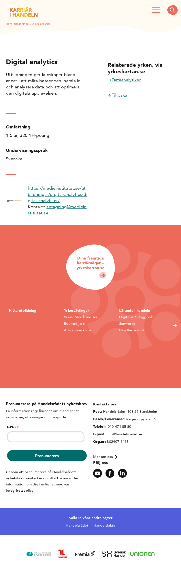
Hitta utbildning (22, 310)
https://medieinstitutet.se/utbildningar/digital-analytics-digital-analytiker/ (57, 194)
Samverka (127, 323)
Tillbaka (119, 95)
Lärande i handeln (134, 310)
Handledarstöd (131, 330)
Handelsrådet (77, 525)
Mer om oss (103, 456)
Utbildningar (22, 23)
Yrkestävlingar (76, 310)
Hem (9, 23)
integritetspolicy (20, 490)
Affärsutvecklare (77, 330)
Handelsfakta (104, 525)
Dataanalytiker (126, 79)
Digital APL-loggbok (136, 317)
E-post (13, 427)
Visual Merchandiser (81, 317)
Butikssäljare (74, 323)
